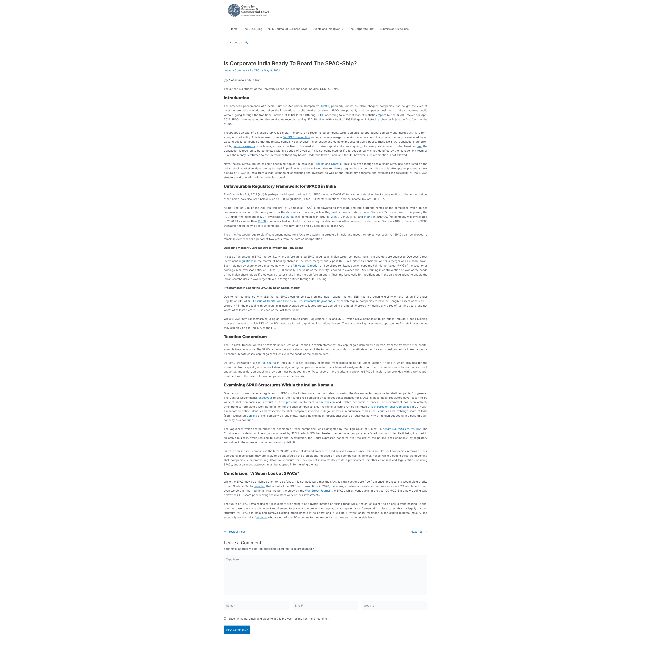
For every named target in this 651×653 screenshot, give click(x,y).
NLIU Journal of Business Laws (287, 29)
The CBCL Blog (252, 29)
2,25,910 (336, 216)
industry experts (244, 146)
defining (252, 415)
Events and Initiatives (326, 29)
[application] (341, 29)
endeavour (265, 397)
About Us (236, 42)
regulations (246, 261)
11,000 (262, 221)
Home (234, 29)
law (419, 146)
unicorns (261, 517)
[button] (246, 42)
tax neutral (269, 362)
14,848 (368, 216)
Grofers (336, 163)
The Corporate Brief (361, 29)
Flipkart (319, 163)
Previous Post (234, 531)
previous (291, 402)
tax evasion (327, 402)
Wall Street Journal (317, 490)
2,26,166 (288, 216)
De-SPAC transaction (296, 137)
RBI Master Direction (306, 265)
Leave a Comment (235, 70)
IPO (320, 115)
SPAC (324, 106)
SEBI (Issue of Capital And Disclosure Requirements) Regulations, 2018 (294, 301)
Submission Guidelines (394, 29)
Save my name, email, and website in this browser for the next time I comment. (279, 618)
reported (259, 486)
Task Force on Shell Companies (390, 406)
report (382, 115)
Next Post (419, 531)
